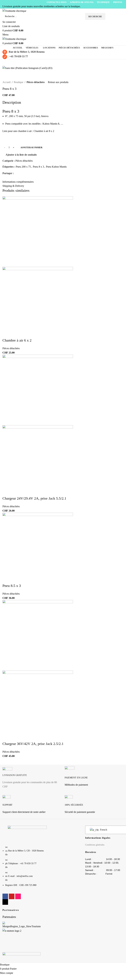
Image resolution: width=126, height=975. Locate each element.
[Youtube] (11, 896)
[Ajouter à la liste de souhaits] (17, 194)
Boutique (18, 82)
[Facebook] (5, 896)
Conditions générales (94, 845)
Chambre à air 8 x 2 (44, 131)
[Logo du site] (14, 10)
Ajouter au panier (31, 147)
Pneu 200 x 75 (23, 166)
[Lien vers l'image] (27, 833)
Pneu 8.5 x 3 (11, 586)
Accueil (6, 82)
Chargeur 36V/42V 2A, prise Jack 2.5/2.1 (32, 744)
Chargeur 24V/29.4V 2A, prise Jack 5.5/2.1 (34, 498)
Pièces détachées (36, 82)
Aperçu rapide (8, 194)
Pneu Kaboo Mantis (56, 166)
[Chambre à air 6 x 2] (37, 231)
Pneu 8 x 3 (38, 166)
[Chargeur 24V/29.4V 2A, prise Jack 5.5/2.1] (37, 389)
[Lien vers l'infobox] (31, 779)
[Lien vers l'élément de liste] (27, 867)
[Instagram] (18, 896)
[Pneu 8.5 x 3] (37, 547)
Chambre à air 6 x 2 (17, 340)
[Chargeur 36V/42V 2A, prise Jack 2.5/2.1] (37, 635)
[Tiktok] (5, 902)
